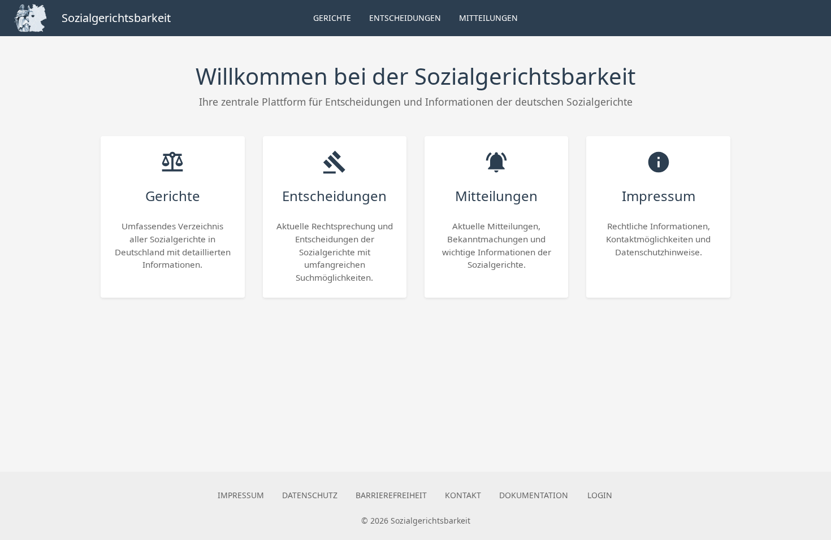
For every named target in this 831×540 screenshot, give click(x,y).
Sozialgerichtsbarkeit (116, 17)
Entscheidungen (405, 17)
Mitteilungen (488, 17)
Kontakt (463, 495)
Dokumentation (533, 495)
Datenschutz (309, 495)
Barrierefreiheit (391, 495)
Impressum (241, 495)
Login (599, 495)
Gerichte (332, 17)
